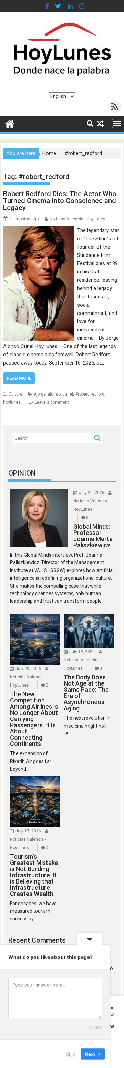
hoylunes (12, 402)
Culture (15, 394)
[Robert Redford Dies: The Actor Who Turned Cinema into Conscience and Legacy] (38, 230)
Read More (19, 378)
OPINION (22, 473)
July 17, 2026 (28, 831)
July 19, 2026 (82, 651)
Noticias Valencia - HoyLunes (77, 219)
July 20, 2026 (28, 668)
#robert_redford (89, 394)
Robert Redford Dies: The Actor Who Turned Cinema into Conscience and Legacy (59, 201)
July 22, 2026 (91, 492)
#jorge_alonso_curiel (53, 394)
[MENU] (117, 123)
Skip (70, 1054)
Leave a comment (51, 402)
